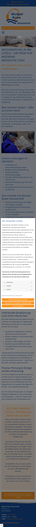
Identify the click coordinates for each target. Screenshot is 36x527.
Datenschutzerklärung (8, 295)
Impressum (19, 295)
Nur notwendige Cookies (18, 300)
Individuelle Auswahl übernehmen (18, 303)
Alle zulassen (18, 306)
